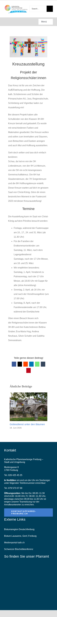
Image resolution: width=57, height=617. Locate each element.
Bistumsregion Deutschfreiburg (19, 529)
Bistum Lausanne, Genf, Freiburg (20, 536)
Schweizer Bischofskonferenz (18, 549)
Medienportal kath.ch (14, 542)
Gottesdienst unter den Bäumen (27, 424)
